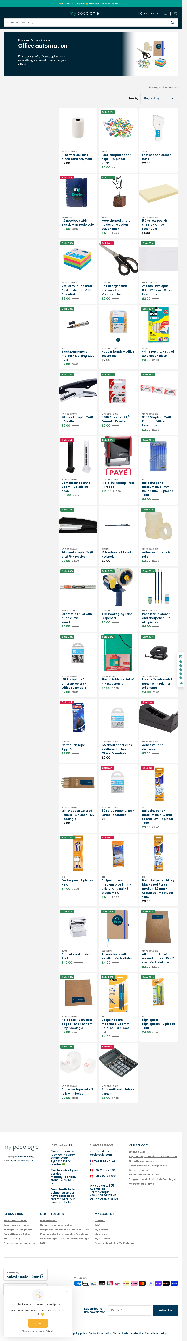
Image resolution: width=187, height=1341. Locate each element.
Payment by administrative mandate (153, 1156)
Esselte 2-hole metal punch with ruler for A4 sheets (157, 684)
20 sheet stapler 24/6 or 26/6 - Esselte (77, 555)
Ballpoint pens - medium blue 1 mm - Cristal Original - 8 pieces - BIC (116, 886)
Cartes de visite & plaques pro (148, 1165)
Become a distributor (17, 1225)
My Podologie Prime (141, 1183)
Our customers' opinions (19, 1243)
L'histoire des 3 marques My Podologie (64, 1234)
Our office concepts (141, 1161)
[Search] (173, 22)
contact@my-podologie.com (101, 1153)
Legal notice (137, 1333)
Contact (100, 1220)
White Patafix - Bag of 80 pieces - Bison (158, 354)
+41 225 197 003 (105, 1176)
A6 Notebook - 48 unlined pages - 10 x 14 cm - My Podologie (158, 958)
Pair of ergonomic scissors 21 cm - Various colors (115, 290)
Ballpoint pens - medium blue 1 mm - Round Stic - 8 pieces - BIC (157, 489)
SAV (97, 1225)
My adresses (102, 1238)
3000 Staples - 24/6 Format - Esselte (116, 419)
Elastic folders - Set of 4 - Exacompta (118, 682)
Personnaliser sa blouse (144, 1174)
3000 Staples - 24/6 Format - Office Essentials (156, 421)
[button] (5, 14)
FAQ (42, 1243)
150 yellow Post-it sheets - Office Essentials (154, 225)
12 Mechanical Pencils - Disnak (117, 555)
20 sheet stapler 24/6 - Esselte (77, 419)
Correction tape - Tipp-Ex (74, 747)
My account (102, 1229)
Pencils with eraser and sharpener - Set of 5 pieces (157, 618)
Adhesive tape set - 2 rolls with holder (77, 1091)
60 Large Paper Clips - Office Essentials (118, 813)
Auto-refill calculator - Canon (118, 1091)
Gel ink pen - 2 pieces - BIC (77, 882)
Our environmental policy (56, 1225)
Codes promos (138, 1170)
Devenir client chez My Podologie (115, 1243)
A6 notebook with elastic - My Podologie (78, 223)
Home (21, 40)
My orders (101, 1234)
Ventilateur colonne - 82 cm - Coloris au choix (77, 487)
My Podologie (25, 1156)
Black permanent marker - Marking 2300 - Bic (78, 356)
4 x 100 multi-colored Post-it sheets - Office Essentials (78, 290)
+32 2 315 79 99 (104, 1170)
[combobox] (91, 22)
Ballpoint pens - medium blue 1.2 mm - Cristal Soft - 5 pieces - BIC (158, 817)
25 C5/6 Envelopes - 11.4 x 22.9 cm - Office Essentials (157, 290)
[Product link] (78, 140)
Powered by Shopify (21, 1160)
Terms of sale (120, 1333)
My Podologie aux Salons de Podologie (64, 1238)
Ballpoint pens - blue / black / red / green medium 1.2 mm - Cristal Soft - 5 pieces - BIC (158, 888)
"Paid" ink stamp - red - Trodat (118, 485)
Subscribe (165, 1310)
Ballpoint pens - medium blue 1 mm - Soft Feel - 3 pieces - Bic (117, 1026)
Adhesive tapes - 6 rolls (156, 555)
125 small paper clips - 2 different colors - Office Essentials (118, 749)
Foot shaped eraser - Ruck (157, 157)
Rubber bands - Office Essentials (118, 354)
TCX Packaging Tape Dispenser (117, 616)
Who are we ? (48, 1220)
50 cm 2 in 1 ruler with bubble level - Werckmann (77, 618)
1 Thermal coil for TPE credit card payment (77, 157)
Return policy (12, 1238)
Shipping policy (78, 1333)
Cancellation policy (156, 1333)
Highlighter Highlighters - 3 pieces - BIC (158, 1024)
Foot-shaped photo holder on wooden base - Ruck (116, 225)
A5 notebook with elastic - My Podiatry (117, 956)
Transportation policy (18, 1229)
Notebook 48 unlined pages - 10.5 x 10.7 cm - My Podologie (77, 1024)
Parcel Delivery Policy (17, 1234)
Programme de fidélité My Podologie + (153, 1179)
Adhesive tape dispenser (152, 747)
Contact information (100, 1333)
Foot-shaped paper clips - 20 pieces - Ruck (116, 159)
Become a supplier (15, 1220)
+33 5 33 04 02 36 (102, 1162)
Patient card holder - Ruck (77, 956)
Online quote (137, 1152)
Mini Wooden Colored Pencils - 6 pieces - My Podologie (78, 815)
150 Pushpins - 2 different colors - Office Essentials (74, 684)
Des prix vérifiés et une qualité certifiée (64, 1229)
